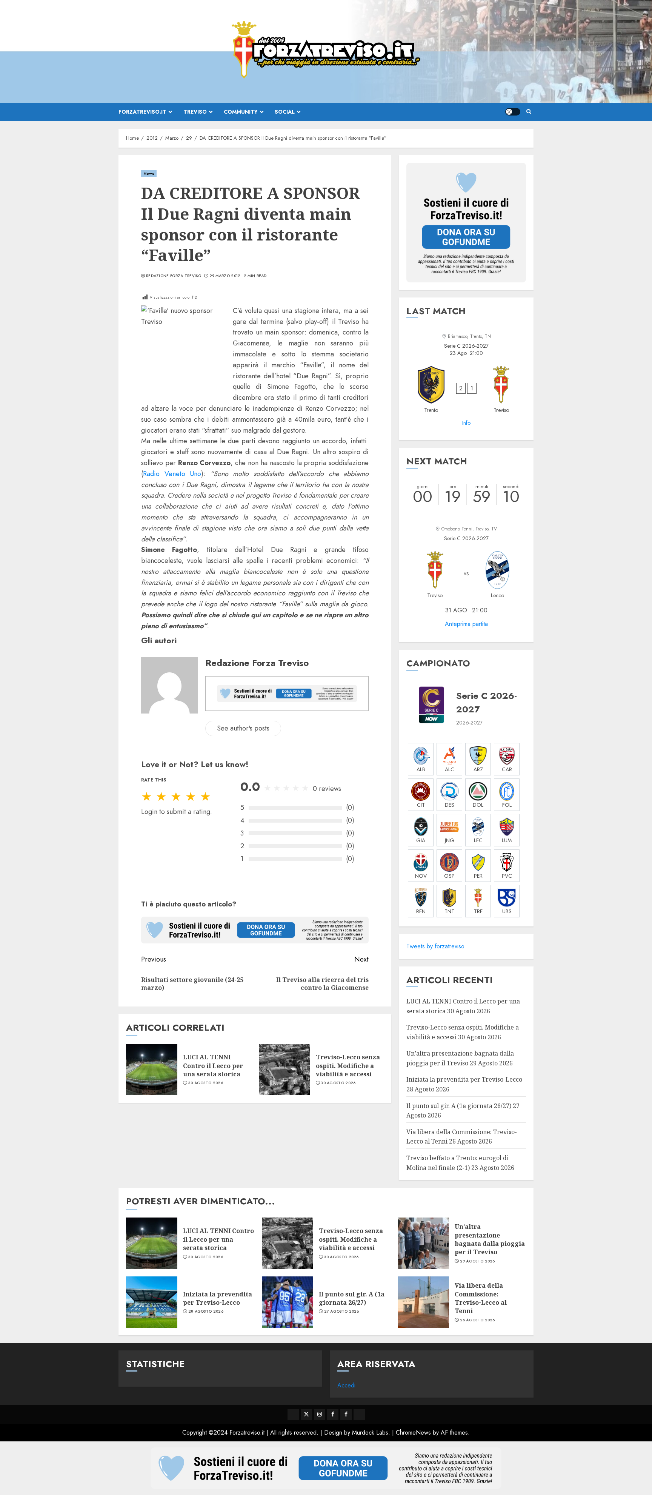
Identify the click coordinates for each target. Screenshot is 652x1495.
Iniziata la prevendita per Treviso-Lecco (464, 1079)
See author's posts (243, 728)
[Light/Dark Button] (512, 112)
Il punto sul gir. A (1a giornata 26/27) (458, 1106)
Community (241, 112)
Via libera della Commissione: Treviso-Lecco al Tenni (481, 1298)
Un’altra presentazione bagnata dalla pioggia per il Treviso (490, 1239)
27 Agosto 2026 (341, 1311)
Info (466, 423)
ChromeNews (413, 1432)
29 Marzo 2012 (225, 276)
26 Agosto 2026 (477, 1320)
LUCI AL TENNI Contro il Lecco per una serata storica (213, 1065)
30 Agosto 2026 (205, 1083)
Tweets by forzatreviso (435, 946)
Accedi (346, 1385)
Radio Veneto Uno (172, 474)
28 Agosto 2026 (205, 1311)
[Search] (529, 112)
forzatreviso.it (142, 112)
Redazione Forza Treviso (173, 276)
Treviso (195, 112)
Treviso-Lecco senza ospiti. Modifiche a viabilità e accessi (348, 1065)
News (148, 173)
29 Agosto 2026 (477, 1261)
